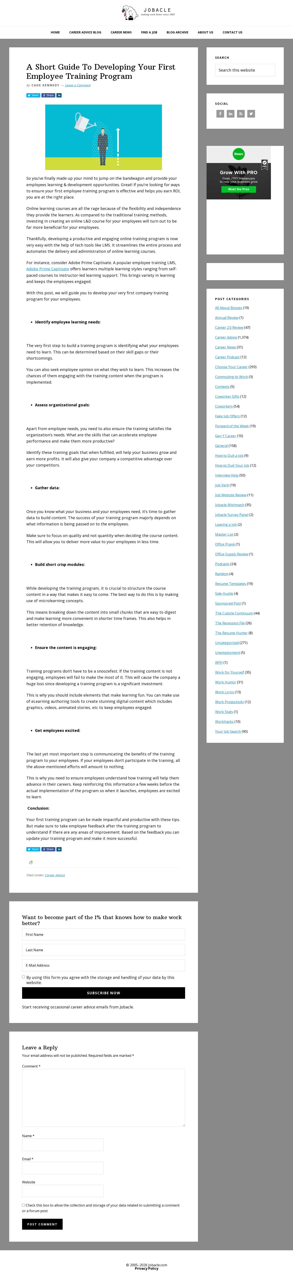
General (221, 445)
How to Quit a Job (229, 455)
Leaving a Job (226, 524)
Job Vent (222, 485)
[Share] (59, 95)
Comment (31, 1066)
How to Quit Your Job (232, 465)
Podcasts (222, 564)
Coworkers (224, 406)
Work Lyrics (224, 692)
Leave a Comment (78, 85)
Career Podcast (227, 357)
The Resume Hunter (231, 633)
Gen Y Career (225, 436)
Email (27, 1159)
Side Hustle (224, 593)
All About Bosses (228, 307)
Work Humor (225, 682)
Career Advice (55, 875)
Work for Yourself (229, 672)
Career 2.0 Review (229, 327)
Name (28, 1135)
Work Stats (224, 711)
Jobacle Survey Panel (231, 514)
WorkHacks (224, 721)
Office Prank (225, 544)
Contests (222, 386)
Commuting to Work (231, 376)
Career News (225, 347)
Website (28, 1182)
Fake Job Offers (227, 416)
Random (221, 573)
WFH (219, 662)
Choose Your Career (231, 367)
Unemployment (227, 652)
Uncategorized (227, 642)
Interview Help (227, 475)
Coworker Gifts (227, 396)
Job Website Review (230, 495)
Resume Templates (230, 583)
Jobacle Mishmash (229, 504)
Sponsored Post (228, 603)
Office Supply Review (231, 554)
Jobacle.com (146, 12)
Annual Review (227, 317)
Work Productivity (229, 702)
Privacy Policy (146, 1268)
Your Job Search (228, 731)
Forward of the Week (232, 426)
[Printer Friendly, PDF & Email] (30, 862)
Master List (224, 534)
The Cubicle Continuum (234, 613)
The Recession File (230, 623)
